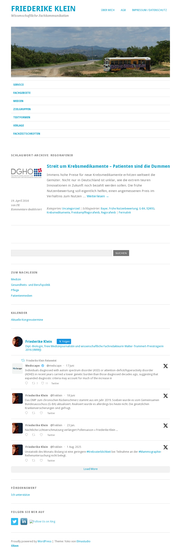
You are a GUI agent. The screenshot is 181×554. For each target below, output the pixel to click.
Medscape (32, 365)
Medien (18, 101)
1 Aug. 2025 (74, 446)
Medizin (16, 279)
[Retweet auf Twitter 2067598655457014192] (35, 413)
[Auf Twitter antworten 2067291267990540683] (27, 383)
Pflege (15, 290)
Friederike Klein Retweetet (41, 360)
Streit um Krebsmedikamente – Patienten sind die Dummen (108, 166)
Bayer (104, 208)
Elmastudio (83, 541)
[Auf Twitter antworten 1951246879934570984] (27, 460)
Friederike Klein (43, 8)
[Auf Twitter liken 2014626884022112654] (42, 435)
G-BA (142, 208)
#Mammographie (150, 451)
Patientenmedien (21, 295)
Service (18, 84)
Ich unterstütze (20, 494)
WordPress (44, 541)
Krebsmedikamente (58, 212)
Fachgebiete (21, 92)
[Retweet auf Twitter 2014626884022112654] (35, 435)
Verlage (18, 125)
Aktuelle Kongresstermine (27, 319)
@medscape (54, 365)
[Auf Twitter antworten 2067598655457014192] (27, 413)
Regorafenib (108, 212)
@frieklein (56, 395)
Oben (15, 545)
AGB (123, 10)
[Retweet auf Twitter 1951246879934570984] (35, 460)
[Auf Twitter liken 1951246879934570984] (42, 460)
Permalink (125, 212)
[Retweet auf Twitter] (23, 360)
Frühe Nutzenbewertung (123, 208)
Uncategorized (71, 208)
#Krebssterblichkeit (99, 451)
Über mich (108, 10)
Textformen (21, 117)
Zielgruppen (22, 109)
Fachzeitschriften (26, 133)
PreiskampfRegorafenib (85, 212)
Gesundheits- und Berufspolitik (30, 284)
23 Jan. (71, 425)
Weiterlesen (98, 196)
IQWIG (150, 208)
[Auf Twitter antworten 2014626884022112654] (27, 435)
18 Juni (71, 395)
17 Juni (70, 365)
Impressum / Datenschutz (149, 10)
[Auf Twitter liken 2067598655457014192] (42, 413)
